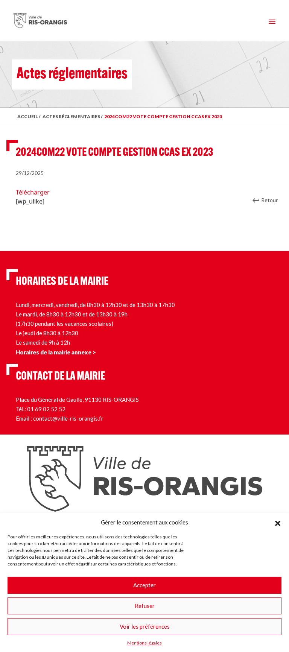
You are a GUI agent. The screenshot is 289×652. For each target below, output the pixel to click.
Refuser (145, 605)
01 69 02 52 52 (46, 409)
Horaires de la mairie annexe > (56, 352)
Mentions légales (144, 643)
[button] (277, 522)
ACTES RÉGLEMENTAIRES (71, 116)
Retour (269, 200)
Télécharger (33, 192)
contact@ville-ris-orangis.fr (68, 418)
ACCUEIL (27, 116)
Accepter (144, 585)
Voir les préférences (145, 626)
